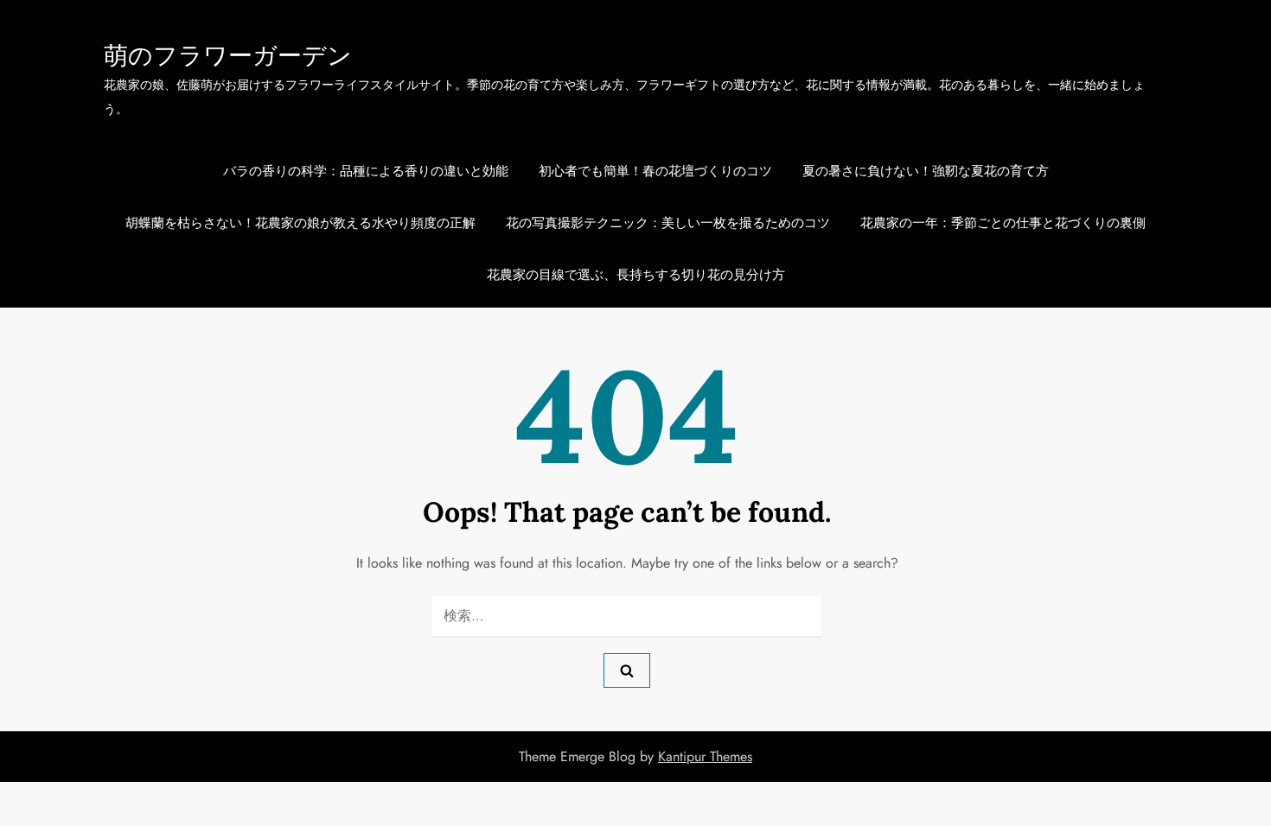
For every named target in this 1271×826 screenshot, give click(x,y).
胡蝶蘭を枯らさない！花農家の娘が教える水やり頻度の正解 (300, 222)
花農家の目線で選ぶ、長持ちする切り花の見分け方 (636, 274)
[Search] (627, 670)
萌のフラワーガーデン (228, 55)
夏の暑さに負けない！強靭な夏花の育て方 (925, 171)
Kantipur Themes (705, 756)
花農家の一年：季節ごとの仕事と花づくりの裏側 (1003, 222)
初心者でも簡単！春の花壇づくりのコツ (655, 171)
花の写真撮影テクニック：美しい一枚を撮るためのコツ (668, 222)
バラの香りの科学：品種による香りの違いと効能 (365, 171)
